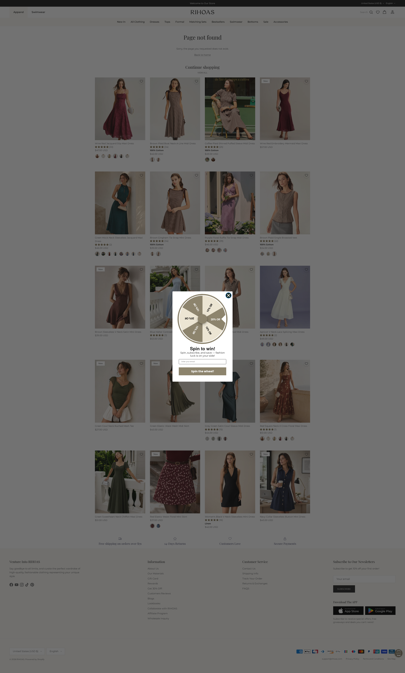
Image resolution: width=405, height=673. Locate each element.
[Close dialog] (228, 295)
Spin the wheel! (202, 371)
